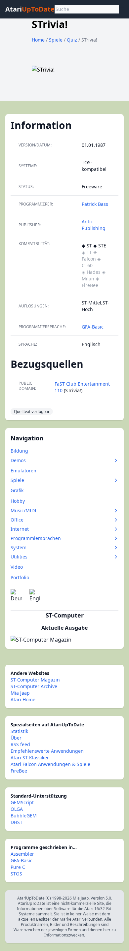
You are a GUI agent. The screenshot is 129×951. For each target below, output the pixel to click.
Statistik (19, 731)
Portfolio (20, 577)
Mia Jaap (20, 693)
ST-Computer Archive (34, 686)
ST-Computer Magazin (35, 680)
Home (38, 40)
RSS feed (20, 744)
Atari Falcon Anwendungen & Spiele (50, 764)
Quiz (72, 40)
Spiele (56, 40)
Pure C (18, 867)
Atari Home (23, 699)
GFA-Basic (93, 327)
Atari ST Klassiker (30, 757)
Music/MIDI (23, 510)
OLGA (17, 809)
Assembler (22, 854)
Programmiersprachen (36, 538)
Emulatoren (23, 470)
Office (17, 520)
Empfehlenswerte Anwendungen (47, 751)
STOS (16, 874)
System (18, 547)
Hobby (18, 501)
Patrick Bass (95, 204)
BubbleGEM (24, 815)
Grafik (17, 490)
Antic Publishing (94, 224)
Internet (20, 529)
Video (17, 567)
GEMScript (22, 802)
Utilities (19, 557)
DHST (16, 822)
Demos (18, 460)
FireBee (19, 771)
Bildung (19, 451)
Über (16, 738)
